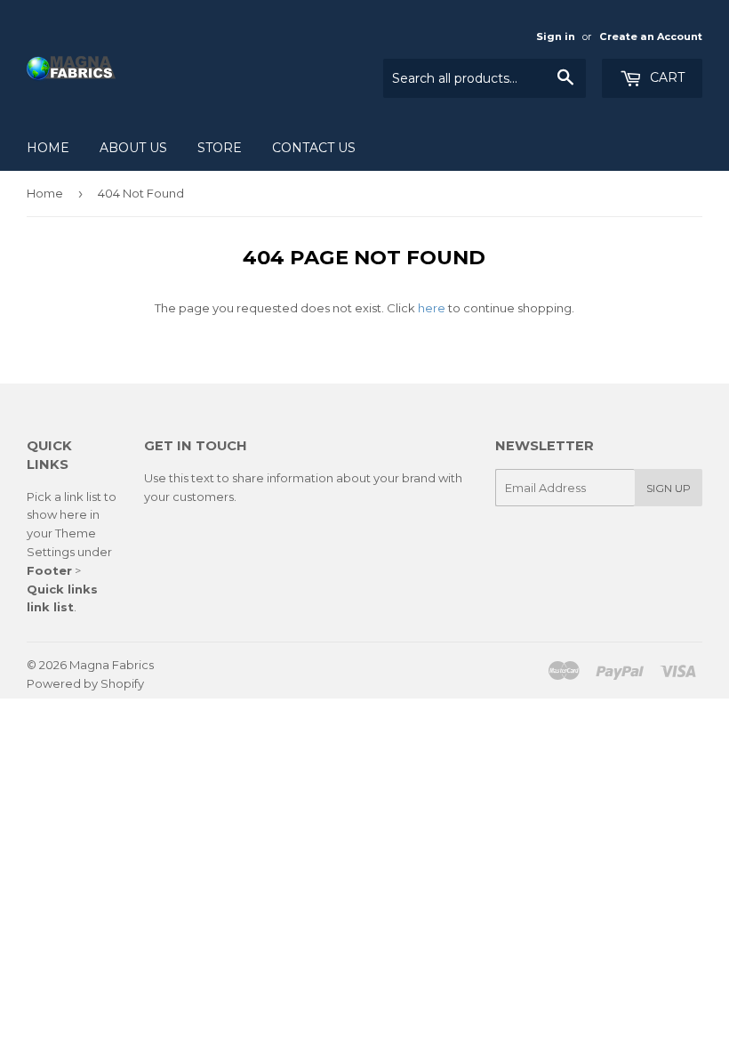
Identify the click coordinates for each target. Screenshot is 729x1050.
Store (219, 148)
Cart (665, 77)
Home (48, 148)
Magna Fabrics (111, 665)
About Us (133, 148)
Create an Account (650, 36)
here (431, 308)
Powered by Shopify (85, 683)
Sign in (555, 36)
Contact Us (314, 148)
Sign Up (668, 488)
